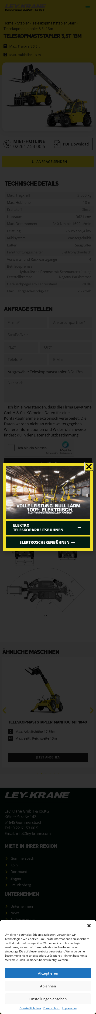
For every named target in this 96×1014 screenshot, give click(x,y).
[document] (48, 507)
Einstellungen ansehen (48, 999)
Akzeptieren (48, 973)
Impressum (69, 1008)
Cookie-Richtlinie (30, 1008)
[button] (89, 925)
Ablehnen (48, 986)
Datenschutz (51, 1008)
